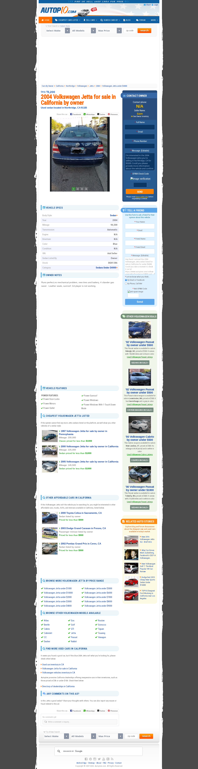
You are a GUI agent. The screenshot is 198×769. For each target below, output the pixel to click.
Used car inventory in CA (53, 664)
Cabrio (47, 629)
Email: (139, 131)
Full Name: (140, 122)
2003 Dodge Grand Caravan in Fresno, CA (83, 528)
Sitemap (91, 763)
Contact (118, 763)
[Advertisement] (99, 60)
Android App (81, 763)
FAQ (104, 763)
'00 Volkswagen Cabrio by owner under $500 (140, 438)
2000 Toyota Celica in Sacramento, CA (81, 513)
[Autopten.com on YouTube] (103, 759)
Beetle (47, 624)
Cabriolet (48, 633)
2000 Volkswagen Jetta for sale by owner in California (89, 446)
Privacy (111, 763)
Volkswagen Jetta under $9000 (98, 605)
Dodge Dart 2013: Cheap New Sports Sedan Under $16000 (147, 581)
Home (47, 20)
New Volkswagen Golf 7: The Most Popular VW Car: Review (147, 568)
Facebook (77, 114)
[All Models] (83, 30)
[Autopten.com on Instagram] (94, 759)
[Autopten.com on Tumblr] (108, 759)
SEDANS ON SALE (139, 363)
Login (156, 5)
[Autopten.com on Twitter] (99, 759)
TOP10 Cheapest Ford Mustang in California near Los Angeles (147, 595)
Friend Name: (140, 239)
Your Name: (139, 222)
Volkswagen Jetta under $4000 (58, 605)
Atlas (46, 620)
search (144, 30)
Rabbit (74, 641)
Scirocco (102, 624)
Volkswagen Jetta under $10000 (58, 592)
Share (148, 5)
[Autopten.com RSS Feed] (112, 759)
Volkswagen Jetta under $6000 (98, 592)
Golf (73, 624)
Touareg (101, 633)
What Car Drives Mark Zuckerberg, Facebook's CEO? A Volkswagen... (147, 554)
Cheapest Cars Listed (68, 20)
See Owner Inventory (141, 116)
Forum (142, 20)
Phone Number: (139, 141)
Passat (74, 637)
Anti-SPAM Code (140, 288)
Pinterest (114, 114)
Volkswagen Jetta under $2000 (58, 597)
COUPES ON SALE (139, 460)
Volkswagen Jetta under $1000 (58, 588)
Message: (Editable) (139, 150)
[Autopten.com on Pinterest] (90, 759)
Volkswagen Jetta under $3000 (58, 601)
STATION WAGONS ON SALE (139, 410)
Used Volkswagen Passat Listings (140, 357)
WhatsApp (90, 114)
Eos (72, 620)
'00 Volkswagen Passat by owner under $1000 (139, 488)
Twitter (102, 114)
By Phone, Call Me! (134, 283)
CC (45, 637)
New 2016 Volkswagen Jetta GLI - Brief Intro (147, 539)
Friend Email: (140, 247)
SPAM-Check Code (140, 173)
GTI (72, 629)
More (153, 20)
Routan (101, 620)
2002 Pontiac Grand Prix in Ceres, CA (81, 543)
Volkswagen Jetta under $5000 (98, 588)
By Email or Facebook (135, 280)
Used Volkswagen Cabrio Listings (140, 454)
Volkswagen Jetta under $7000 (98, 597)
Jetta (73, 633)
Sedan (113, 215)
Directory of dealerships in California (58, 686)
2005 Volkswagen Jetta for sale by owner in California (89, 461)
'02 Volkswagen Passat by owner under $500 (139, 343)
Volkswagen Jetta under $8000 (98, 601)
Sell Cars (90, 20)
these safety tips (142, 197)
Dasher (47, 641)
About (98, 763)
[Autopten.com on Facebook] (86, 759)
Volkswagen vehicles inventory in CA (58, 672)
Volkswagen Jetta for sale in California (59, 668)
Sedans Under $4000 (106, 267)
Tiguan (101, 629)
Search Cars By (111, 20)
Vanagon (102, 637)
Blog (128, 20)
